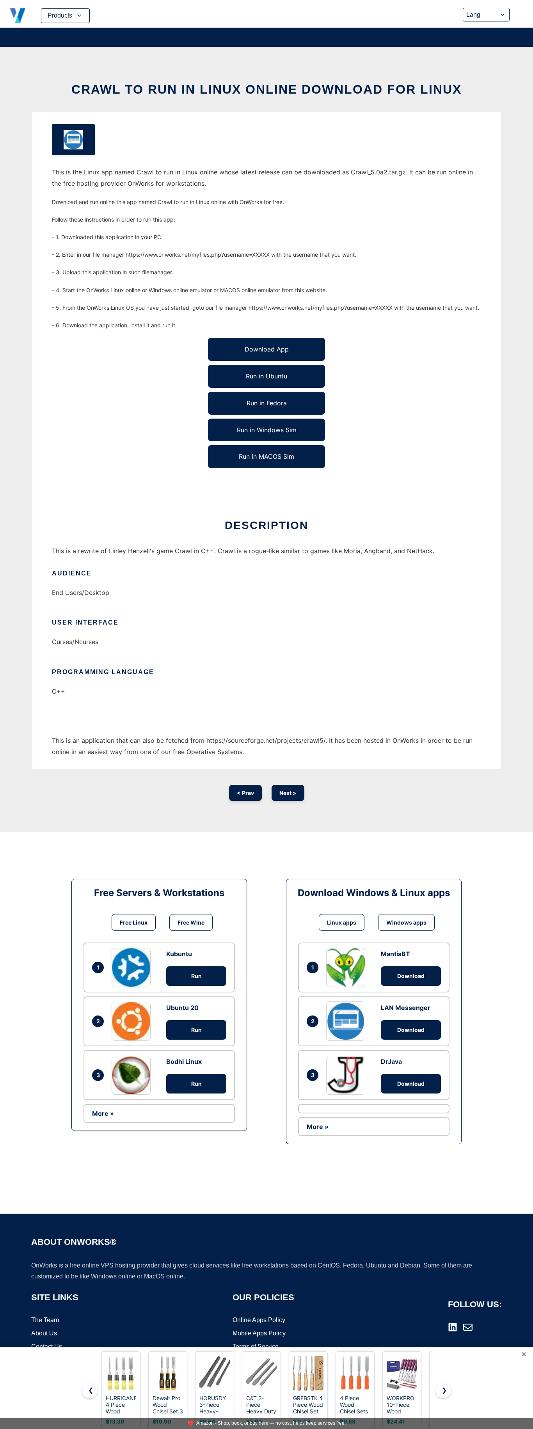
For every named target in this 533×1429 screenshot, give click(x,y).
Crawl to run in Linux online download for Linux (266, 89)
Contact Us (46, 1346)
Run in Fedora (267, 403)
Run (196, 976)
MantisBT (395, 954)
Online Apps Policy (259, 1320)
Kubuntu (179, 954)
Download (411, 976)
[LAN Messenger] (347, 1020)
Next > (288, 793)
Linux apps (341, 922)
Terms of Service (256, 1346)
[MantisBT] (347, 967)
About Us (44, 1333)
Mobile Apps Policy (259, 1333)
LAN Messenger (405, 1008)
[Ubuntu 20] (133, 1021)
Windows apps (406, 922)
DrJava (391, 1061)
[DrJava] (347, 1075)
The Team (45, 1320)
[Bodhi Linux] (133, 1075)
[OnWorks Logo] (17, 15)
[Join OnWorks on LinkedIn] (452, 1327)
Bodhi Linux (184, 1061)
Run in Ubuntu (266, 376)
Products (60, 15)
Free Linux (133, 922)
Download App (267, 349)
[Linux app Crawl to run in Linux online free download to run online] (73, 139)
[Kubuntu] (133, 967)
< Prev (245, 793)
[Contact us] (468, 1327)
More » (103, 1113)
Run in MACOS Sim (266, 456)
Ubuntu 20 (182, 1008)
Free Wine (191, 922)
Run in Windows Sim (267, 430)
